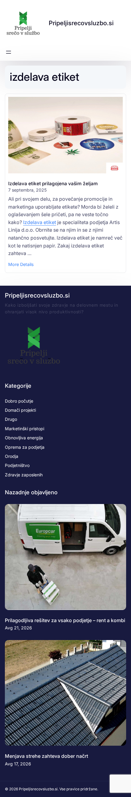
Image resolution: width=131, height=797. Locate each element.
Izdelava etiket (39, 222)
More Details (21, 264)
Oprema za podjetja (24, 447)
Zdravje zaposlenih (24, 474)
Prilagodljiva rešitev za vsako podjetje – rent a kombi (65, 620)
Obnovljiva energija (24, 437)
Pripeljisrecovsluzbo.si (81, 23)
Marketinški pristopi (24, 428)
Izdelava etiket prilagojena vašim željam (53, 183)
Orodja (11, 456)
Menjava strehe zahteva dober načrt (46, 756)
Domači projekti (20, 410)
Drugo (11, 419)
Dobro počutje (19, 401)
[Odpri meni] (8, 52)
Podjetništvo (17, 465)
